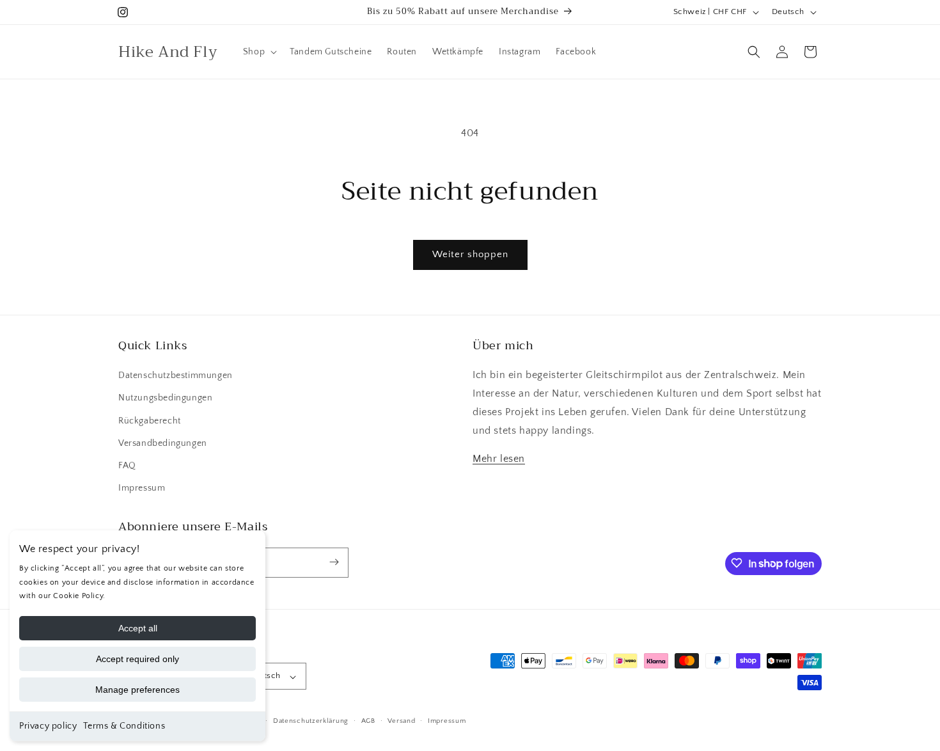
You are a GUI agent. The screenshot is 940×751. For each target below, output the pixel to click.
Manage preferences (137, 689)
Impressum (141, 489)
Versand (401, 721)
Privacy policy (48, 726)
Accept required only (137, 659)
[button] (258, 51)
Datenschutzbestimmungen (175, 376)
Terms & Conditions (124, 726)
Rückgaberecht (149, 421)
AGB (368, 721)
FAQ (127, 466)
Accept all (137, 628)
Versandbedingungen (162, 443)
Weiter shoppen (470, 254)
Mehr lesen (499, 459)
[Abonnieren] (334, 562)
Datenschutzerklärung (311, 721)
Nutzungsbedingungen (165, 398)
